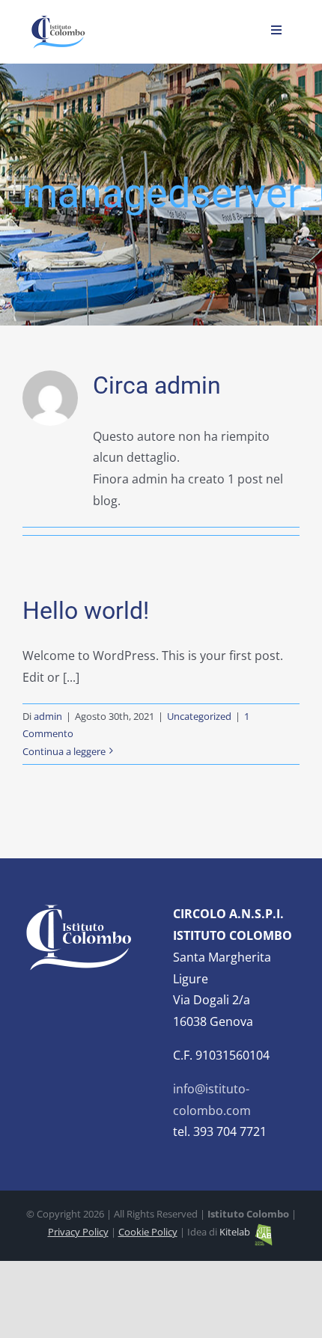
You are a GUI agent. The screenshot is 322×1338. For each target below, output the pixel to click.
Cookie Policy (147, 1231)
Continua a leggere (64, 751)
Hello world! (85, 610)
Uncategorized (199, 716)
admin (48, 716)
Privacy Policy (78, 1231)
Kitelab (235, 1231)
